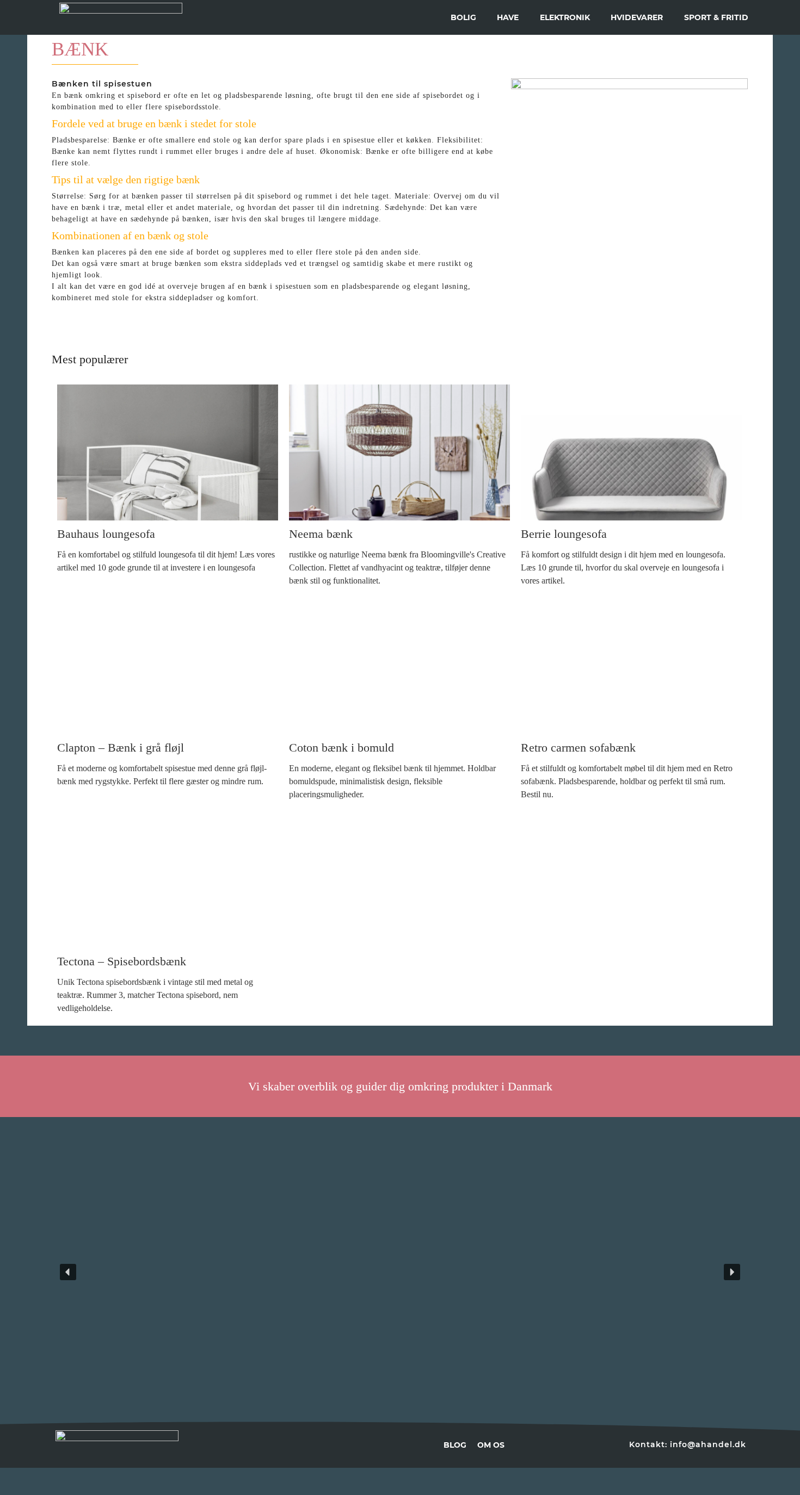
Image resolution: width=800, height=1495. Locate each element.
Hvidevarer (637, 17)
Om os (490, 1445)
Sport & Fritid (716, 17)
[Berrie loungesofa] (631, 452)
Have (508, 17)
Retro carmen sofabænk (578, 747)
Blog (455, 1445)
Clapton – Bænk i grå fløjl (120, 747)
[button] (171, 1272)
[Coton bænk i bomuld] (399, 666)
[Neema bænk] (399, 452)
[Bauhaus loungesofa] (167, 452)
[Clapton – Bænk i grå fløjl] (167, 666)
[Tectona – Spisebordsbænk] (167, 880)
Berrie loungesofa (564, 534)
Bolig (463, 17)
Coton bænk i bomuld (341, 747)
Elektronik (565, 17)
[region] (400, 1272)
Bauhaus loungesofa (106, 534)
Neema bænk (321, 534)
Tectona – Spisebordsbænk (121, 961)
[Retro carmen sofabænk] (631, 666)
